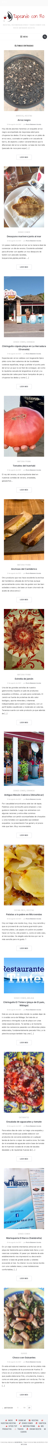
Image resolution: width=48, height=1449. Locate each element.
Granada (31, 342)
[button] (24, 37)
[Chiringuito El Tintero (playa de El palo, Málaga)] (24, 975)
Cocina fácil (20, 910)
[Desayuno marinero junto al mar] (24, 197)
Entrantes (24, 1117)
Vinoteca (42, 1423)
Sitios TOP (13, 1426)
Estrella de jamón (24, 678)
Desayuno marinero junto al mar (24, 236)
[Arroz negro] (24, 80)
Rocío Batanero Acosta (33, 124)
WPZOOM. (24, 1444)
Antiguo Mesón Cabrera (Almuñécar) (24, 795)
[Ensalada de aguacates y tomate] (24, 1082)
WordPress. (19, 1442)
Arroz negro (24, 120)
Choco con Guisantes (24, 1357)
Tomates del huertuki (24, 465)
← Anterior (7, 1408)
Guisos (24, 1353)
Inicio (10, 1420)
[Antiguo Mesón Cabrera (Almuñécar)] (24, 759)
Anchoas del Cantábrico (24, 569)
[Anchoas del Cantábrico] (24, 529)
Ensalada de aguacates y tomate (24, 1121)
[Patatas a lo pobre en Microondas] (24, 875)
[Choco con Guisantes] (24, 1318)
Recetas (28, 116)
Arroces (20, 116)
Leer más (24, 157)
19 (24, 1408)
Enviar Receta (35, 1429)
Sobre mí (22, 1420)
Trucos (20, 1429)
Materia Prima (24, 461)
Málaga (30, 998)
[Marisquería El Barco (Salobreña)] (24, 1198)
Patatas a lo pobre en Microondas (24, 914)
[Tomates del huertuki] (24, 426)
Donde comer (24, 232)
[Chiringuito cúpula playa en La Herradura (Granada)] (24, 307)
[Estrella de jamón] (24, 639)
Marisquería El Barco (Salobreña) (24, 1238)
